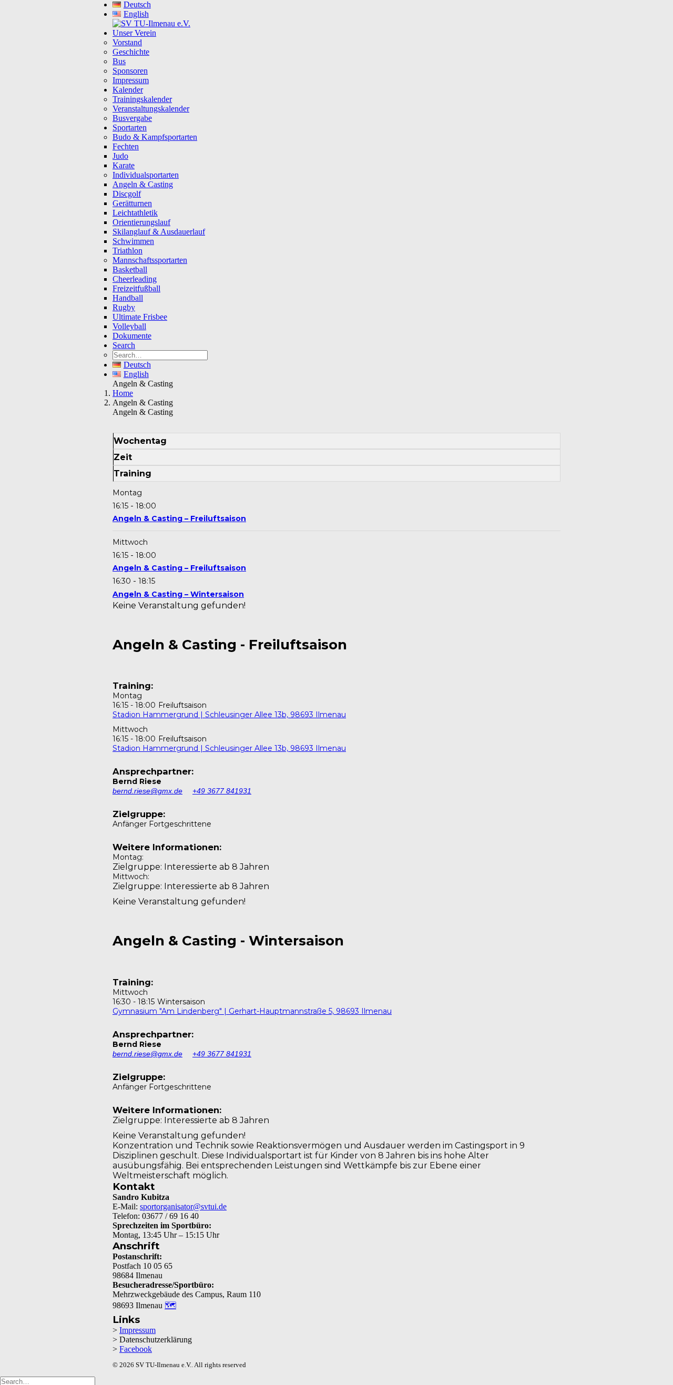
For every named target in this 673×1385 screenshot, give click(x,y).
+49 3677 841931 (221, 791)
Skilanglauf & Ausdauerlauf (159, 231)
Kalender (128, 89)
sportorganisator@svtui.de (183, 1206)
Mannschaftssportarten (150, 260)
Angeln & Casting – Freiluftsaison (179, 518)
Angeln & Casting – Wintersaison (178, 594)
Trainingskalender (142, 99)
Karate (124, 165)
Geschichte (131, 51)
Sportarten (130, 127)
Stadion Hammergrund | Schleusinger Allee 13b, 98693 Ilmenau (229, 714)
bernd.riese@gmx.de (147, 791)
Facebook (135, 1349)
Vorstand (127, 42)
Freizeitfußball (136, 288)
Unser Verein (134, 32)
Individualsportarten (146, 174)
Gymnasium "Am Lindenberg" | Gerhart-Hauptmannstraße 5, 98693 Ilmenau (252, 1011)
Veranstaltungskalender (151, 108)
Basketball (130, 269)
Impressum (131, 80)
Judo (120, 155)
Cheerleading (135, 278)
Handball (128, 297)
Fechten (126, 146)
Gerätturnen (132, 203)
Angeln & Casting (143, 184)
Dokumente (132, 335)
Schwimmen (133, 241)
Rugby (124, 307)
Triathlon (127, 250)
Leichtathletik (135, 212)
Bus (119, 61)
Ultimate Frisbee (140, 316)
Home (123, 393)
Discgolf (127, 193)
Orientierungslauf (141, 222)
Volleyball (129, 326)
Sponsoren (130, 70)
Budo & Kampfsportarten (155, 137)
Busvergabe (132, 118)
